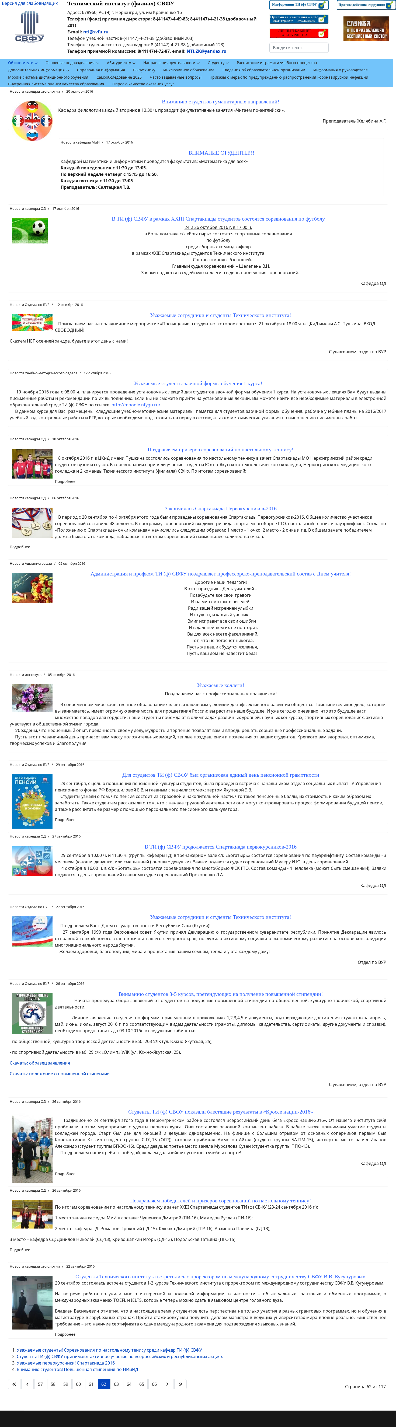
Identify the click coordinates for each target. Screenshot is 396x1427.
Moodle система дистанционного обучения (48, 77)
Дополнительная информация (36, 69)
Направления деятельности (169, 62)
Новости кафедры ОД (28, 208)
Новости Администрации (31, 563)
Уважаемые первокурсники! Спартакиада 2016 (66, 1363)
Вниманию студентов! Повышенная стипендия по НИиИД (77, 1369)
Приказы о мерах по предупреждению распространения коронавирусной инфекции (289, 77)
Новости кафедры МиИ (80, 142)
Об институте (20, 62)
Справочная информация (101, 69)
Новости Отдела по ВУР (30, 304)
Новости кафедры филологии (35, 91)
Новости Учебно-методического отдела (43, 373)
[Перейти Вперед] (167, 1384)
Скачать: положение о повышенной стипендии (60, 1074)
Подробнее (65, 481)
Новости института (25, 674)
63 (116, 1384)
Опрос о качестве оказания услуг (143, 83)
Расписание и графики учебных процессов (277, 62)
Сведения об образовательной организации (264, 69)
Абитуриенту (119, 62)
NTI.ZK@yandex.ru (207, 51)
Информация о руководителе (340, 69)
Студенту (216, 62)
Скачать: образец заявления (40, 1063)
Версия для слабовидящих (30, 3)
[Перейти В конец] (180, 1384)
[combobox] (299, 48)
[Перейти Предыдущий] (27, 1384)
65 (141, 1384)
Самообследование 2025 (119, 77)
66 (154, 1384)
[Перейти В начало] (14, 1384)
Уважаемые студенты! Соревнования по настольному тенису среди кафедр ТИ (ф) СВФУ (109, 1350)
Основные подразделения (70, 62)
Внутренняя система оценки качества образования (56, 83)
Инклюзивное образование (188, 69)
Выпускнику (144, 69)
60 (78, 1384)
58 (53, 1384)
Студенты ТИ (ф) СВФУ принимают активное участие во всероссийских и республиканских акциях (120, 1356)
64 (129, 1384)
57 (40, 1384)
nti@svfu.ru (96, 32)
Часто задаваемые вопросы (176, 77)
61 (91, 1384)
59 (65, 1384)
